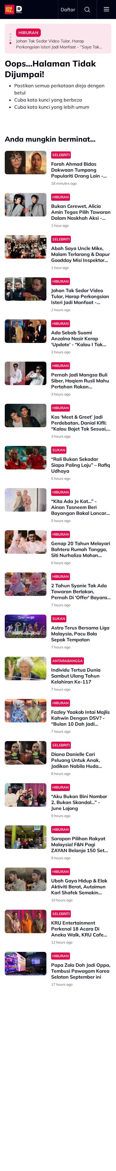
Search (87, 9)
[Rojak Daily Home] (14, 9)
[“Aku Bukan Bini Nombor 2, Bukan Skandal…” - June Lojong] (25, 795)
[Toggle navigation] (106, 9)
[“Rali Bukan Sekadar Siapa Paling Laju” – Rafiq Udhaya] (25, 457)
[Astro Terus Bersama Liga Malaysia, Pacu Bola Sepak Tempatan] (25, 626)
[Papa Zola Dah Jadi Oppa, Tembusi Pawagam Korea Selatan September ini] (25, 963)
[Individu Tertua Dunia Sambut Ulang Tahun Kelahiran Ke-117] (25, 668)
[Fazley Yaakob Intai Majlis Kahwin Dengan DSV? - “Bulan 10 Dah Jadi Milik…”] (25, 710)
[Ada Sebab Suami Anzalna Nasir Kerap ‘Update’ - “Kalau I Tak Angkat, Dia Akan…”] (25, 331)
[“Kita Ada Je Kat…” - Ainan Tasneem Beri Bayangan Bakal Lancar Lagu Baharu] (25, 500)
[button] (10, 34)
